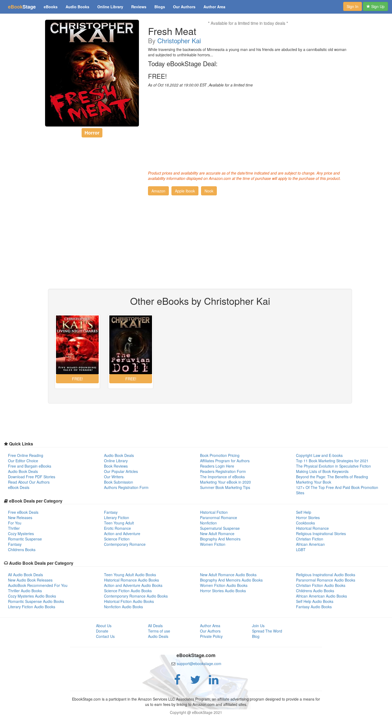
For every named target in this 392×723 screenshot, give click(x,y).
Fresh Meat (172, 31)
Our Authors (184, 6)
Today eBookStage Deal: (183, 63)
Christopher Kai (179, 40)
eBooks (51, 6)
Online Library (110, 6)
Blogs (159, 6)
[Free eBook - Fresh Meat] (92, 73)
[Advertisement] (248, 127)
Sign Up (377, 6)
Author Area (214, 6)
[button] (158, 190)
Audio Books (77, 6)
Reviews (138, 6)
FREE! (157, 76)
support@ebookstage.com (199, 663)
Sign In (352, 6)
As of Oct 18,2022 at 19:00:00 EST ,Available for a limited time (200, 85)
